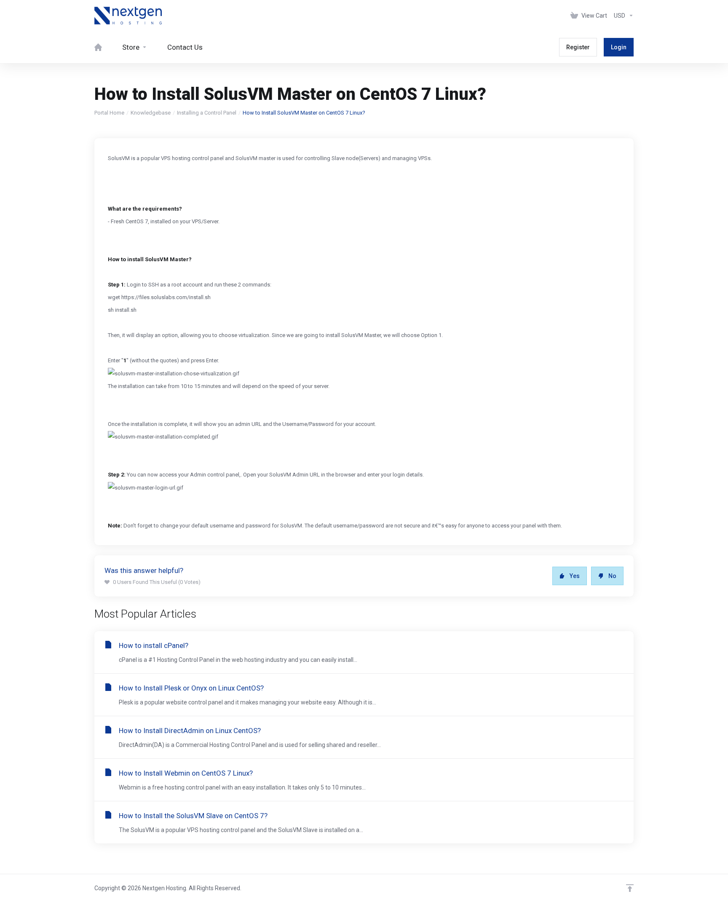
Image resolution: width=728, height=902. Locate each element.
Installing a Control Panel (206, 113)
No (612, 576)
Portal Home (109, 113)
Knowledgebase (151, 113)
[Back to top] (629, 888)
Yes (575, 576)
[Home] (98, 47)
